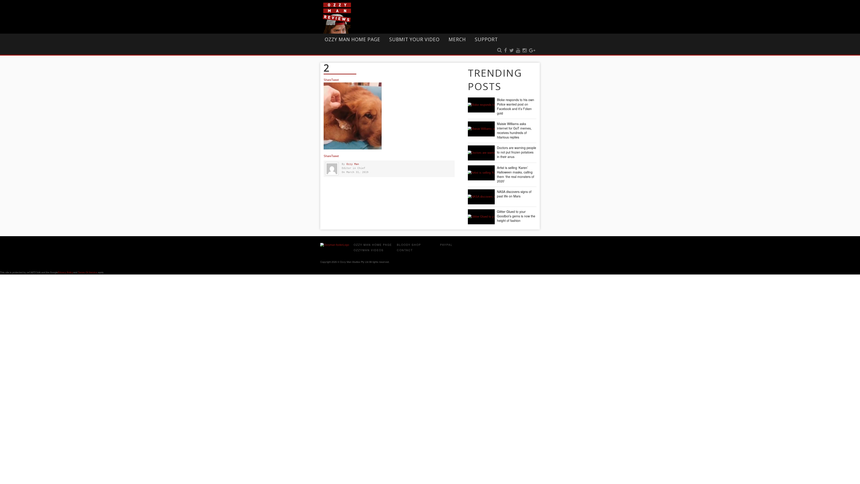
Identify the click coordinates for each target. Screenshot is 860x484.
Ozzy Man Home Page (352, 39)
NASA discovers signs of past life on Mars (514, 193)
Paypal (446, 244)
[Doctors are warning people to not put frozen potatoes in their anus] (481, 153)
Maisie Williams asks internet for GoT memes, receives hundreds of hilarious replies (514, 130)
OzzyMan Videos (369, 250)
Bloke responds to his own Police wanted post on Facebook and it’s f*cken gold (515, 106)
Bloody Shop (409, 244)
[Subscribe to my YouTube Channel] (518, 50)
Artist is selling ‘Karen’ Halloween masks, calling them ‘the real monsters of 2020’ (515, 174)
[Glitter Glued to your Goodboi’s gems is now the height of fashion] (481, 217)
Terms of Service (87, 272)
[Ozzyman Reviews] (334, 244)
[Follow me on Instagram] (524, 50)
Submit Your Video (414, 39)
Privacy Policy (65, 272)
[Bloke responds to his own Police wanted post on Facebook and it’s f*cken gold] (481, 105)
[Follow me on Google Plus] (532, 50)
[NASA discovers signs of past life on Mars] (481, 197)
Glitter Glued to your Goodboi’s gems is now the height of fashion (516, 216)
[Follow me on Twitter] (511, 50)
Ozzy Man (352, 164)
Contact (405, 250)
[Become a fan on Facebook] (505, 50)
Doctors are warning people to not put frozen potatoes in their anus (516, 152)
